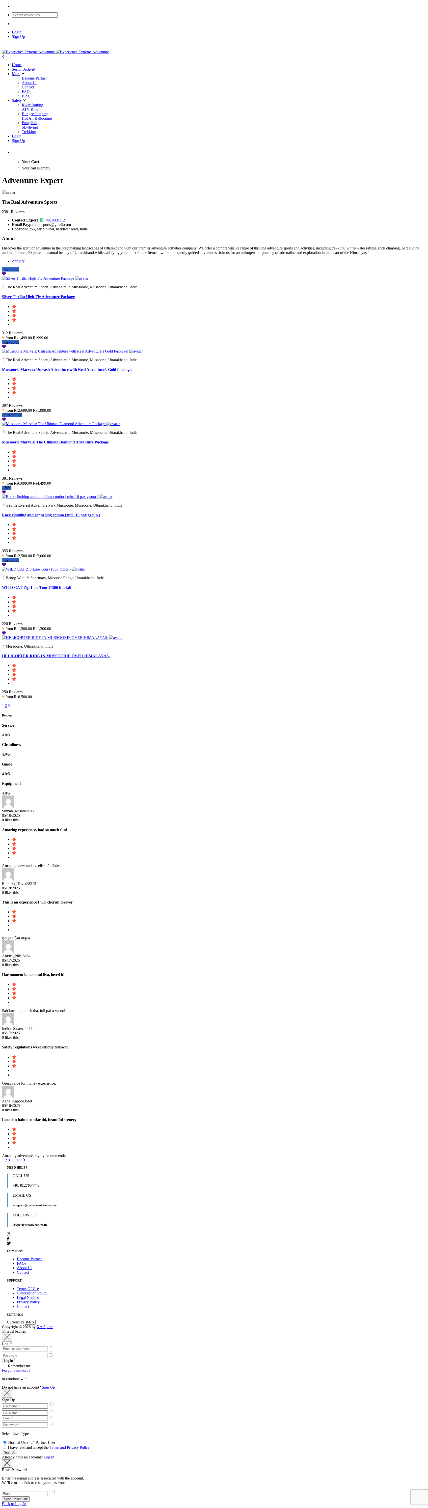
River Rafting (32, 105)
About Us (29, 83)
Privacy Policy (28, 1302)
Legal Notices (28, 1297)
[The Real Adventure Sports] (81, 278)
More (16, 74)
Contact (28, 87)
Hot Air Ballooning (37, 118)
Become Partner (34, 78)
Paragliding (31, 123)
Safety (17, 100)
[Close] (7, 1338)
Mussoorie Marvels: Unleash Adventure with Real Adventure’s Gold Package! (67, 369)
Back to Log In (14, 1504)
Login (16, 32)
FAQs (26, 91)
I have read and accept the (48, 1447)
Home (17, 65)
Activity (18, 261)
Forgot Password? (16, 1370)
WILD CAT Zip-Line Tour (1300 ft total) (36, 587)
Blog (25, 96)
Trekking (29, 132)
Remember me (19, 1366)
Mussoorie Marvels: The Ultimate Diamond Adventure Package (55, 442)
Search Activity (24, 69)
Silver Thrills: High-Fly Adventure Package (38, 297)
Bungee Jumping (35, 114)
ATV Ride (30, 109)
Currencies (15, 1322)
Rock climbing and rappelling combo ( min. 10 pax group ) (51, 515)
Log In (49, 1457)
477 (19, 1160)
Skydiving (30, 127)
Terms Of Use (28, 1289)
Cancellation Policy (32, 1293)
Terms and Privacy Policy (70, 1447)
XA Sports (45, 1327)
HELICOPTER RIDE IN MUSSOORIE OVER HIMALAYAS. (56, 656)
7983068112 (55, 220)
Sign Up (18, 36)
